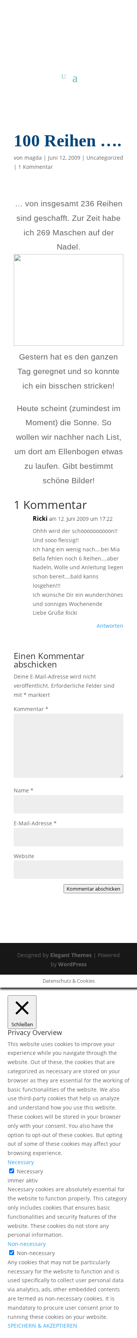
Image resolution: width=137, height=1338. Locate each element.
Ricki (40, 518)
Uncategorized (104, 157)
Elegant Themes (71, 955)
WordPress (72, 964)
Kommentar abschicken (93, 888)
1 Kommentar (35, 166)
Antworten (110, 625)
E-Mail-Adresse (35, 823)
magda (33, 157)
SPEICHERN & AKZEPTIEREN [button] (42, 1325)
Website (24, 856)
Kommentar (31, 709)
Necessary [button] (21, 1162)
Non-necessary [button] (27, 1243)
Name (23, 790)
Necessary (30, 1171)
